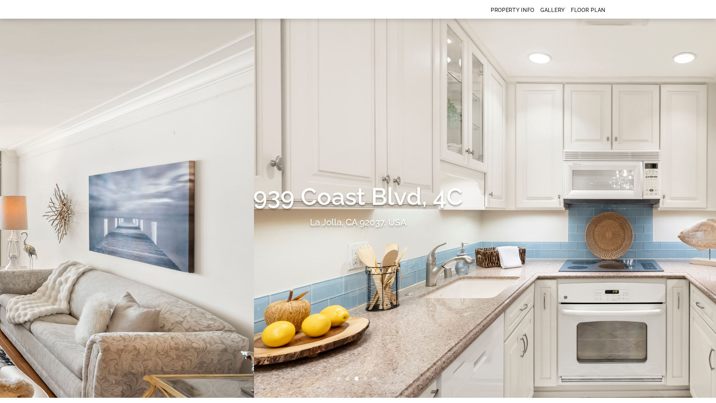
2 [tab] (349, 379)
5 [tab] (376, 379)
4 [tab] (367, 379)
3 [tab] (358, 379)
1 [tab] (340, 379)
